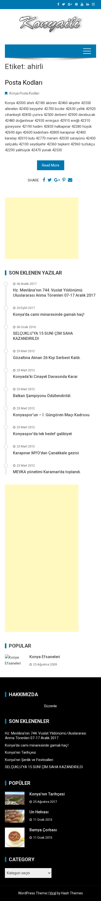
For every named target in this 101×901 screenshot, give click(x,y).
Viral (52, 893)
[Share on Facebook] (43, 180)
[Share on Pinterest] (64, 180)
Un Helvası (39, 812)
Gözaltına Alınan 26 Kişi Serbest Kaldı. (47, 357)
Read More (50, 165)
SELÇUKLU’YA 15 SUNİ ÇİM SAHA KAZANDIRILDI (44, 767)
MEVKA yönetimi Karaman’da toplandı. (47, 472)
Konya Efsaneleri (44, 656)
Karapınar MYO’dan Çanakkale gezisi (46, 453)
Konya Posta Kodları (24, 93)
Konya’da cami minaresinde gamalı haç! (48, 314)
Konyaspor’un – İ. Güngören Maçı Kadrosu (51, 415)
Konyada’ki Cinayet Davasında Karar (45, 376)
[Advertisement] (41, 228)
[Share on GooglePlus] (57, 180)
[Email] (70, 180)
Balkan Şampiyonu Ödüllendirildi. (42, 395)
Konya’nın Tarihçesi (20, 752)
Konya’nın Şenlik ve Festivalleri (29, 760)
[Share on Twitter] (49, 180)
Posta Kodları (23, 82)
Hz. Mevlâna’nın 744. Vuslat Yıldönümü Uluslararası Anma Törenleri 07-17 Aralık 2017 (54, 293)
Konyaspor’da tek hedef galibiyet (42, 433)
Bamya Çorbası (43, 830)
